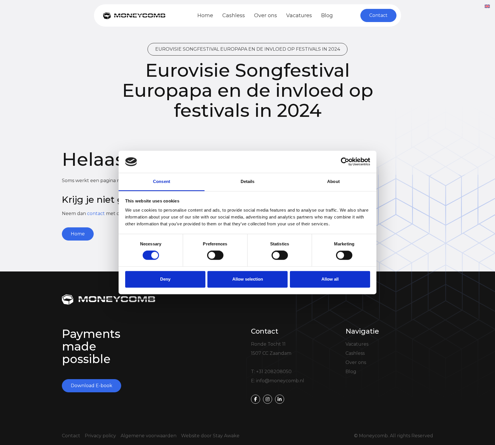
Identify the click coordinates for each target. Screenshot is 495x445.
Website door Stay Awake (210, 435)
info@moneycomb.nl (280, 380)
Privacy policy (100, 435)
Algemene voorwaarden (148, 435)
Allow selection (247, 279)
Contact (71, 435)
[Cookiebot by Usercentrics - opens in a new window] (345, 161)
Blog (327, 15)
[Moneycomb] (134, 15)
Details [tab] (248, 181)
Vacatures (299, 15)
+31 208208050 (274, 371)
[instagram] (267, 399)
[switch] (215, 255)
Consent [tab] (161, 181)
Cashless (233, 15)
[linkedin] (279, 399)
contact (96, 213)
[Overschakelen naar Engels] (487, 6)
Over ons (265, 15)
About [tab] (333, 181)
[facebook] (255, 399)
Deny (165, 279)
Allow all (330, 279)
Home (205, 15)
